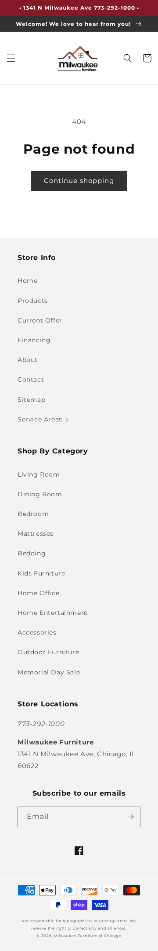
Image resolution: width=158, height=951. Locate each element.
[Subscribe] (130, 817)
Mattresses (36, 533)
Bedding (32, 553)
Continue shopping (79, 180)
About (28, 360)
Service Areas (40, 419)
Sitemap (31, 400)
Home (27, 280)
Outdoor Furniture (48, 652)
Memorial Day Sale (49, 672)
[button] (11, 58)
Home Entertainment (53, 613)
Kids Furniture (41, 573)
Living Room (39, 474)
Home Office (39, 593)
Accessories (37, 632)
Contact (31, 379)
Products (33, 301)
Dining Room (40, 494)
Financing (34, 340)
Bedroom (33, 514)
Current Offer (40, 320)
